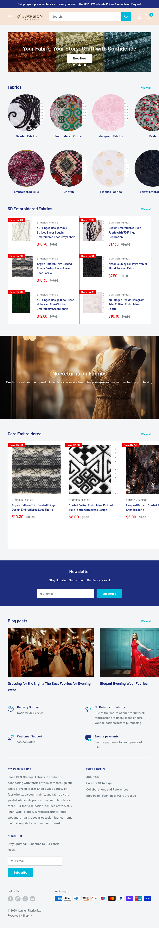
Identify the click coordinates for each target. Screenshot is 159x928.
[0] (148, 16)
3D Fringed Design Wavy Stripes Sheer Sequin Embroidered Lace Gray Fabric (56, 232)
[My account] (140, 16)
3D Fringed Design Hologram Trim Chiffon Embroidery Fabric (126, 304)
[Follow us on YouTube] (32, 898)
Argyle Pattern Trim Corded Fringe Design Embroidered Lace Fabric (54, 268)
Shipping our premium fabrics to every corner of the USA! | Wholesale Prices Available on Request (79, 4)
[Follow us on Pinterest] (25, 898)
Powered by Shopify (20, 915)
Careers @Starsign (99, 783)
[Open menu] (10, 16)
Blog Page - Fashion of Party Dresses (111, 795)
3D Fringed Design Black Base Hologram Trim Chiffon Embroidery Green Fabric (55, 304)
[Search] (126, 16)
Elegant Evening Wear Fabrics (124, 683)
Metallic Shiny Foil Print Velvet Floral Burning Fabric (128, 266)
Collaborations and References (107, 789)
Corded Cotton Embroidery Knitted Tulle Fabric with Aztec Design (91, 507)
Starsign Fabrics (47, 222)
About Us (92, 776)
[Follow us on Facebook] (10, 898)
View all (146, 87)
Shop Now (79, 58)
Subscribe (109, 593)
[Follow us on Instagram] (18, 898)
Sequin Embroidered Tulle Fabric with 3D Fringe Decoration (125, 232)
